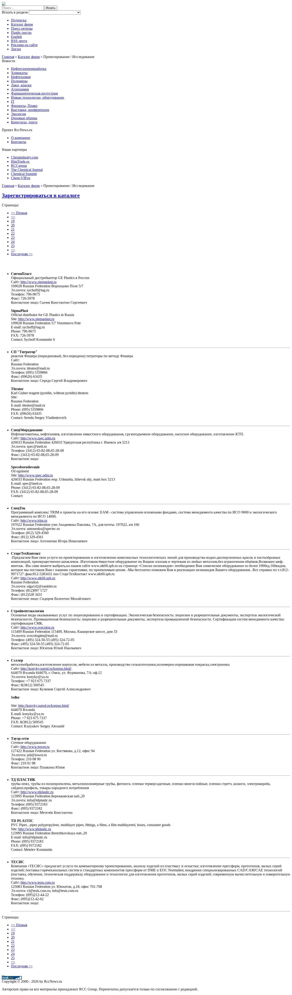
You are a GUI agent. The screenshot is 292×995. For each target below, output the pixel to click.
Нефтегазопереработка (28, 69)
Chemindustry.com (24, 157)
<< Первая (19, 213)
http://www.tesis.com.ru (38, 882)
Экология (18, 114)
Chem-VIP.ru (20, 178)
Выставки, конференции (30, 110)
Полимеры (19, 81)
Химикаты (19, 73)
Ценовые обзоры (24, 118)
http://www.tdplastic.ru (37, 792)
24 (13, 242)
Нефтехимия (21, 77)
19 (13, 221)
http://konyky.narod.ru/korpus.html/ (46, 668)
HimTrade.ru (20, 161)
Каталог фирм (22, 24)
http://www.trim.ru (34, 520)
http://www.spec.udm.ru (38, 438)
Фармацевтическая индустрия (34, 93)
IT (12, 102)
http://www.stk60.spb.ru (38, 578)
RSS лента (19, 41)
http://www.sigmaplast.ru (39, 282)
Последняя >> (22, 254)
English (16, 37)
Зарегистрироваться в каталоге (41, 195)
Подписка (18, 20)
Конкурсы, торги (24, 122)
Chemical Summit (24, 174)
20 (13, 225)
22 (13, 233)
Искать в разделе (15, 12)
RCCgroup (19, 166)
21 (13, 229)
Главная (8, 57)
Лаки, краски (21, 85)
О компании (20, 138)
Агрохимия (20, 89)
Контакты (18, 142)
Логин (16, 49)
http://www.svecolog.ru (37, 627)
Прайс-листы (21, 33)
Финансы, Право (24, 106)
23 (13, 237)
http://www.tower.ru (35, 747)
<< (13, 217)
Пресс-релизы (22, 28)
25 (13, 246)
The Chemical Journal (27, 170)
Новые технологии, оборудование (37, 97)
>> (13, 250)
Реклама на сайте (24, 45)
